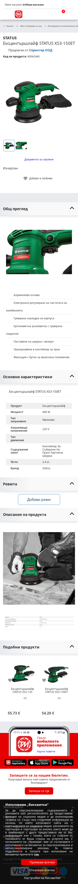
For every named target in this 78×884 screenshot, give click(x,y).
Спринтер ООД (40, 50)
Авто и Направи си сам (31, 26)
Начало (9, 26)
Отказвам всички (42, 870)
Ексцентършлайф (53, 406)
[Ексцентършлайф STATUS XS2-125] (22, 672)
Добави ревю (39, 499)
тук (36, 854)
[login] (69, 14)
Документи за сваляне (39, 159)
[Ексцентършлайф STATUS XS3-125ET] (56, 672)
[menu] (8, 14)
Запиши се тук (39, 791)
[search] (51, 14)
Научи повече (46, 751)
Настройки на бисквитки (42, 878)
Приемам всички (42, 862)
